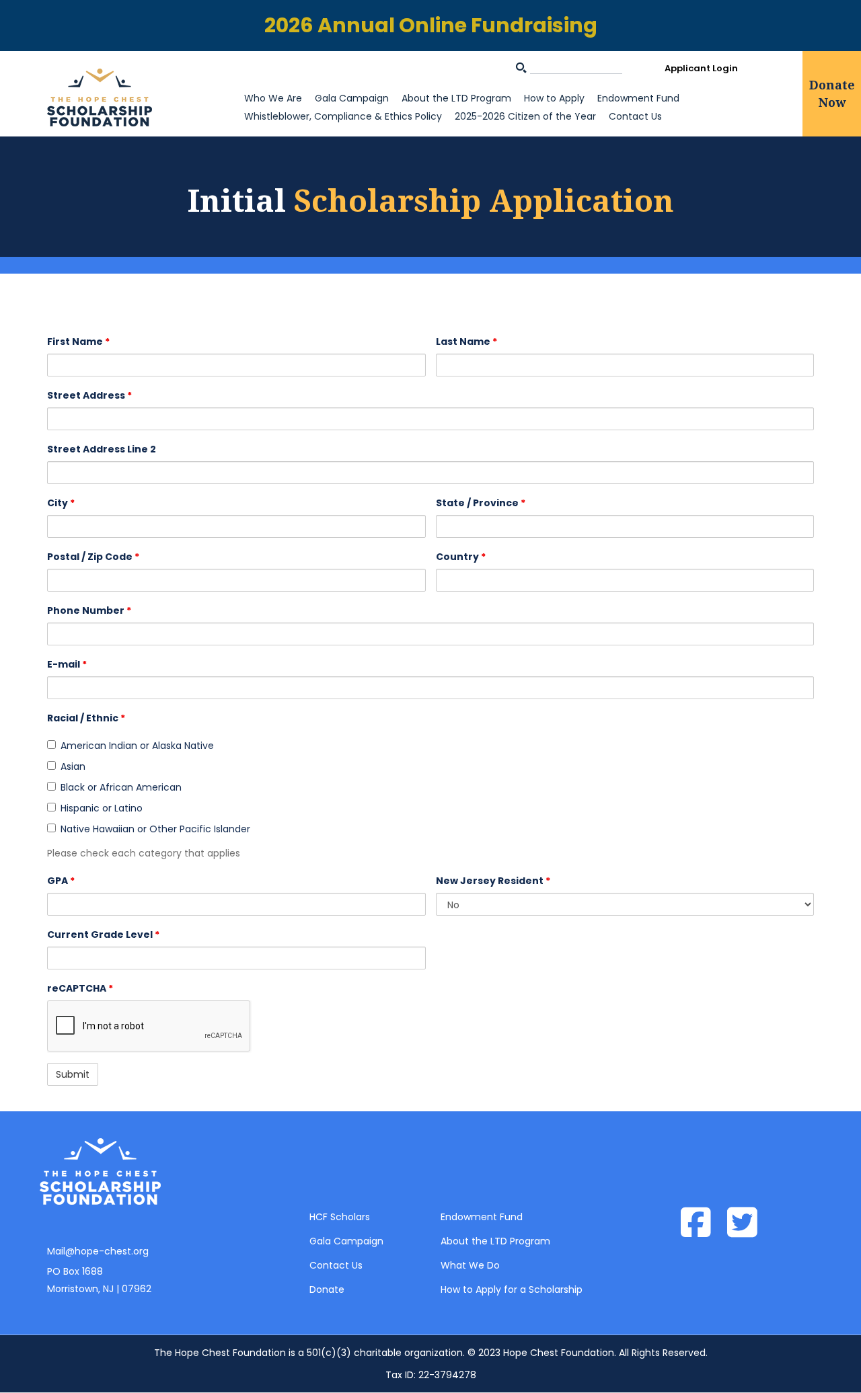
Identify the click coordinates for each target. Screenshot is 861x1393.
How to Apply (554, 98)
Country (461, 556)
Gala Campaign (352, 98)
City (61, 503)
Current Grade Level (103, 934)
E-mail (67, 664)
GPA (61, 880)
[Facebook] (702, 1224)
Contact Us (635, 116)
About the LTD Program (456, 98)
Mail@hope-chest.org (98, 1251)
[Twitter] (749, 1224)
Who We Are (273, 98)
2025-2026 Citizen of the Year (525, 116)
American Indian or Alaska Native (137, 746)
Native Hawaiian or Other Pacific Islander (155, 830)
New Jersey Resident (493, 880)
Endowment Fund (638, 98)
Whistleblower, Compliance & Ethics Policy (343, 116)
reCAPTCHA (80, 988)
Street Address (89, 395)
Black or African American (121, 788)
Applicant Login (701, 68)
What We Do (470, 1265)
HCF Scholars (339, 1217)
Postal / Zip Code (93, 556)
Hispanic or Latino (102, 809)
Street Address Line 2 (101, 449)
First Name (78, 341)
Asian (73, 767)
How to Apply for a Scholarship (512, 1289)
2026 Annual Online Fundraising (430, 25)
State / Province (480, 503)
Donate (326, 1289)
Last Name (466, 341)
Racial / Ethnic (86, 718)
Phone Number (89, 610)
